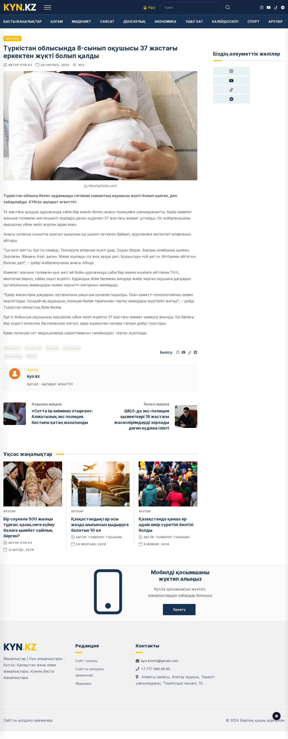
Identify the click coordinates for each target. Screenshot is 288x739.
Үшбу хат (194, 21)
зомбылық (13, 356)
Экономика (165, 21)
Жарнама (83, 683)
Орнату (179, 609)
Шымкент (12, 348)
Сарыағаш (72, 348)
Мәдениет (81, 21)
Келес (31, 356)
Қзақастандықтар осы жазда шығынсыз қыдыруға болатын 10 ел (100, 525)
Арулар (275, 21)
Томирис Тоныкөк (105, 537)
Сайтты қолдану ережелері (27, 720)
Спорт (253, 21)
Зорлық (52, 348)
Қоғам (57, 21)
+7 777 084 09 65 (155, 669)
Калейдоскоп (225, 21)
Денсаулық (134, 21)
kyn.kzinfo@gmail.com (159, 661)
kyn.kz (26, 65)
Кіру (151, 7)
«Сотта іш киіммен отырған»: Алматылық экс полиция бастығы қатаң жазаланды (62, 417)
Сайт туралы (86, 661)
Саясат (107, 21)
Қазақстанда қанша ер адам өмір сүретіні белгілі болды (166, 525)
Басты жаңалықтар (22, 21)
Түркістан (33, 348)
